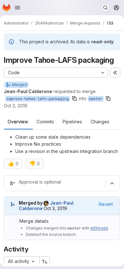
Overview (18, 121)
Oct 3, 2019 (15, 105)
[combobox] (21, 261)
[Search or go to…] (105, 7)
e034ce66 (99, 228)
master (95, 98)
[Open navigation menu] (17, 8)
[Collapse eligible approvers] (112, 183)
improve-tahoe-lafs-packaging (37, 98)
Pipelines (72, 121)
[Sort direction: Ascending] (45, 261)
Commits (45, 121)
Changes (100, 121)
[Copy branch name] (74, 98)
